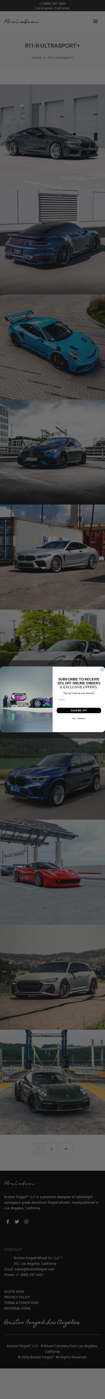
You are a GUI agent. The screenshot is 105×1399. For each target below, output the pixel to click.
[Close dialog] (102, 669)
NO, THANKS (78, 719)
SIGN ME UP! (79, 711)
